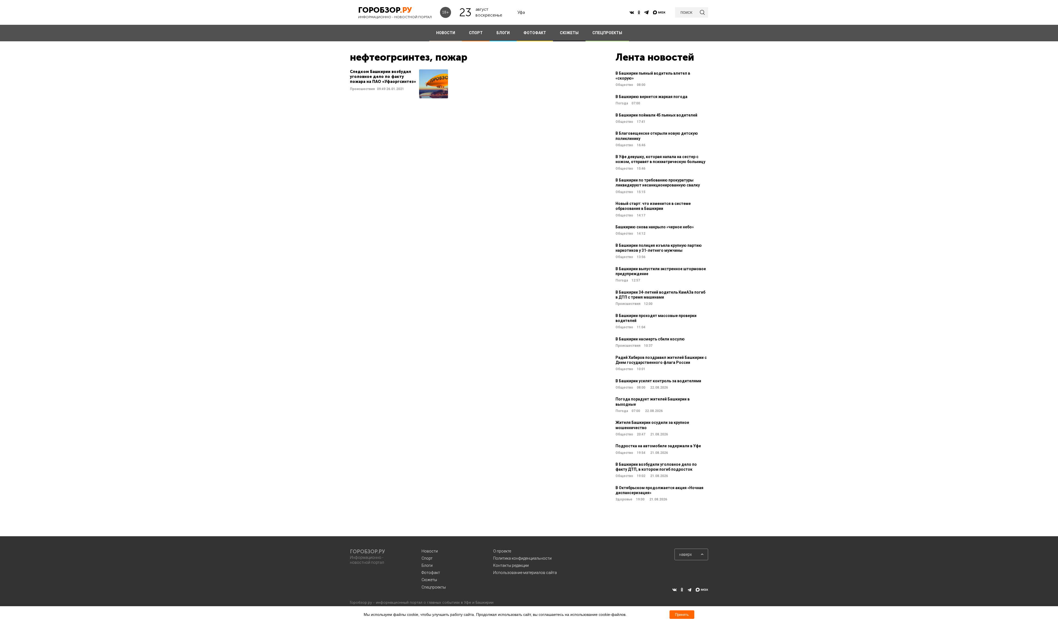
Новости (430, 551)
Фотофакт (431, 572)
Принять (682, 615)
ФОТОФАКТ (534, 33)
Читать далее (399, 83)
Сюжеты (429, 580)
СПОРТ (476, 33)
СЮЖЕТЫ (569, 33)
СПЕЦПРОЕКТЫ (607, 33)
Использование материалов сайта (525, 572)
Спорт (427, 558)
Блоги (427, 565)
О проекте (502, 551)
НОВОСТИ (445, 33)
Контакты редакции (511, 565)
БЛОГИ (503, 33)
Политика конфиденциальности (522, 558)
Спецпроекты (434, 587)
